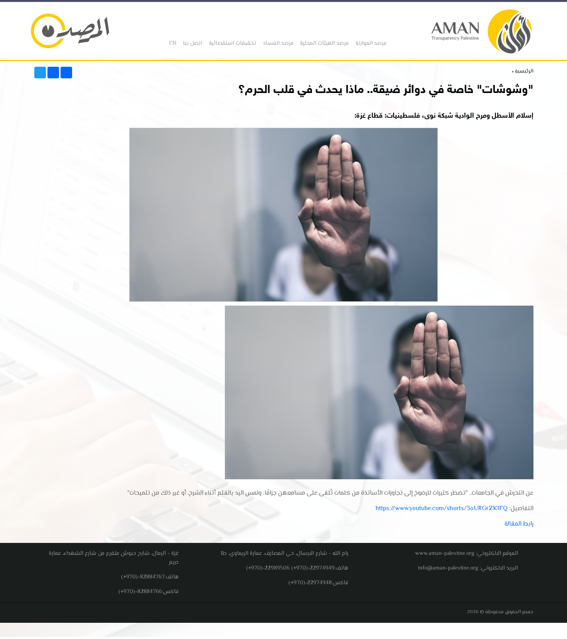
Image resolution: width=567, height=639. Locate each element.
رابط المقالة (519, 524)
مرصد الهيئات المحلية (323, 44)
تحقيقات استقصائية (231, 44)
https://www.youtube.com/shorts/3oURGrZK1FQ (442, 509)
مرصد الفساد (277, 44)
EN (171, 44)
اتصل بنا (191, 44)
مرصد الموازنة (369, 44)
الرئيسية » (522, 71)
